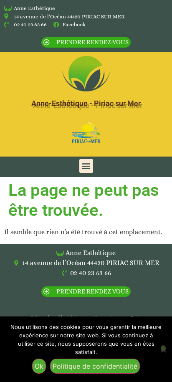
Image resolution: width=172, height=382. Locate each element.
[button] (86, 166)
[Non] (163, 348)
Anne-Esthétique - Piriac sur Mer (86, 103)
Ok (39, 366)
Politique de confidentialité (95, 366)
